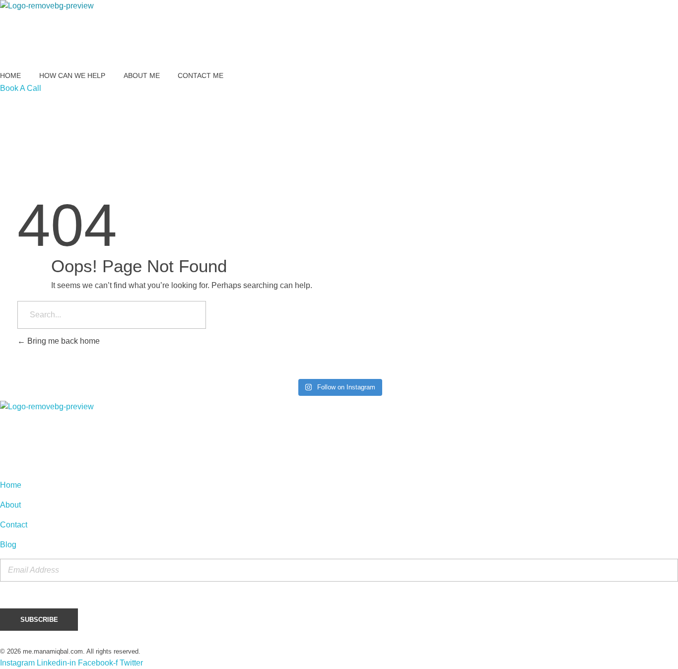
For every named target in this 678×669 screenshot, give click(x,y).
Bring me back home (62, 341)
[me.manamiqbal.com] (48, 35)
